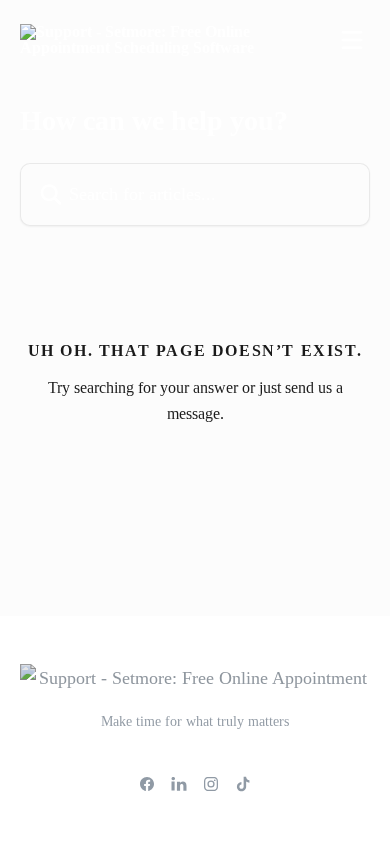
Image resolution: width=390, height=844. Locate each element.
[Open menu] (352, 40)
